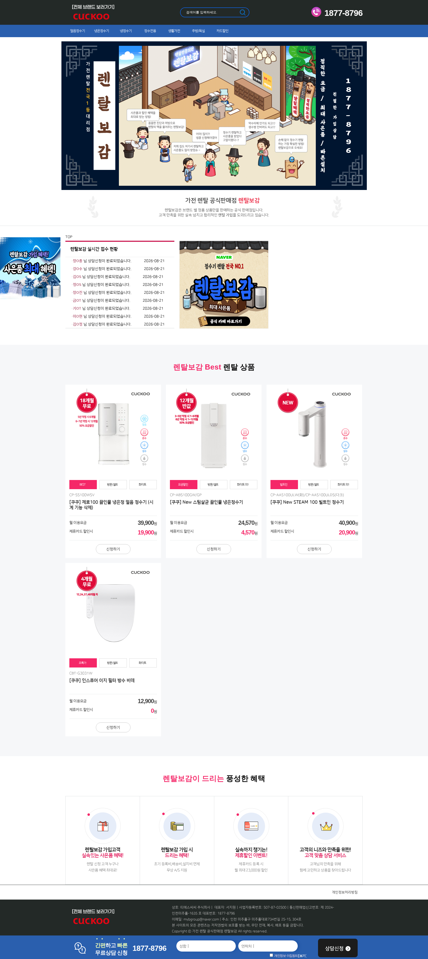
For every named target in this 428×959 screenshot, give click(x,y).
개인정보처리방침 (345, 892)
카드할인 (222, 31)
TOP (68, 237)
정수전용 (150, 31)
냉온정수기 (101, 31)
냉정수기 (126, 31)
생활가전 (174, 31)
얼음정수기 (77, 31)
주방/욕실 (198, 31)
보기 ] (302, 956)
